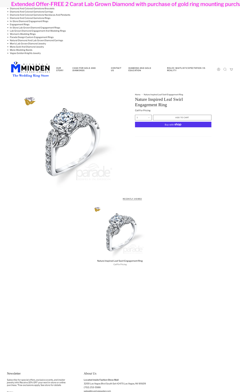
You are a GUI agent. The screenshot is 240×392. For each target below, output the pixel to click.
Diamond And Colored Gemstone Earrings (31, 11)
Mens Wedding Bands (21, 50)
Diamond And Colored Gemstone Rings (30, 18)
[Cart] (231, 69)
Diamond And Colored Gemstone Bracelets (32, 8)
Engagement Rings (19, 24)
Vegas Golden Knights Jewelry (25, 53)
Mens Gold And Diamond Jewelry (27, 46)
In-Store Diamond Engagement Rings (29, 21)
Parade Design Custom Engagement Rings (32, 37)
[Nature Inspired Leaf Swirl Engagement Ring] (120, 231)
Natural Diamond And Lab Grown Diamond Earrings (36, 40)
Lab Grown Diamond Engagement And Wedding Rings (38, 31)
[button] (145, 69)
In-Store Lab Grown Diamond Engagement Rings (35, 27)
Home (137, 94)
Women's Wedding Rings (23, 34)
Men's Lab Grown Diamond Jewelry (28, 43)
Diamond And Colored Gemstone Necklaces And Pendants (40, 15)
